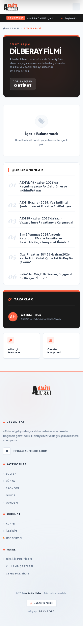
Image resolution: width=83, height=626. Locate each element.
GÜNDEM (12, 502)
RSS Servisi (14, 538)
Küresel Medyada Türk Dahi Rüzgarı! (30, 18)
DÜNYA (10, 480)
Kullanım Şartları (19, 566)
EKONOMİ (12, 488)
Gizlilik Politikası (19, 559)
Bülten (11, 473)
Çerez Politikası (18, 573)
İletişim (11, 530)
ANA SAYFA (13, 28)
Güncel (11, 495)
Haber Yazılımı (43, 603)
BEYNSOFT (47, 611)
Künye (10, 523)
